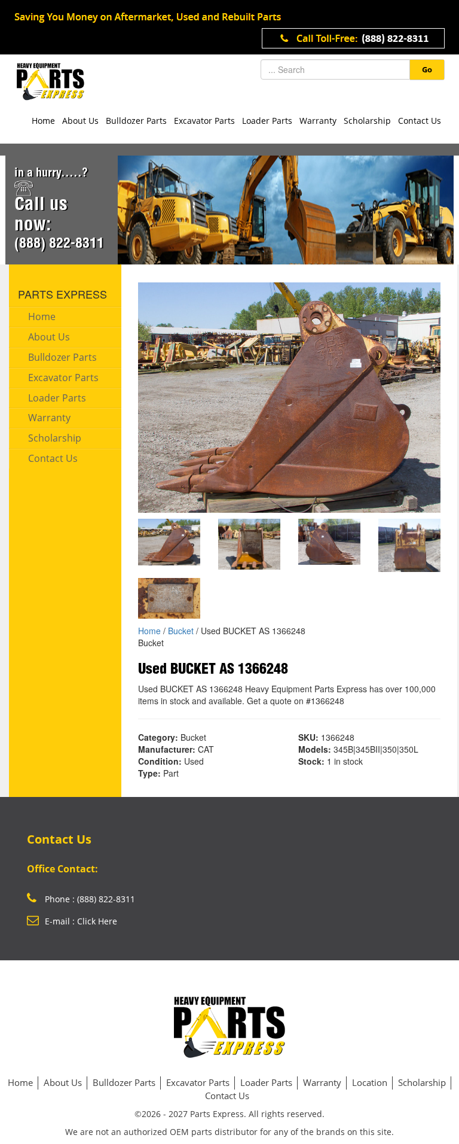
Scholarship (367, 120)
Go (427, 69)
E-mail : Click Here (81, 921)
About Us (80, 120)
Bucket (181, 631)
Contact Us (419, 120)
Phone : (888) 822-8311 (88, 899)
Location (369, 1082)
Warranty (317, 120)
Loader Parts (267, 120)
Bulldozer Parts (136, 120)
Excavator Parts (204, 120)
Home (43, 120)
